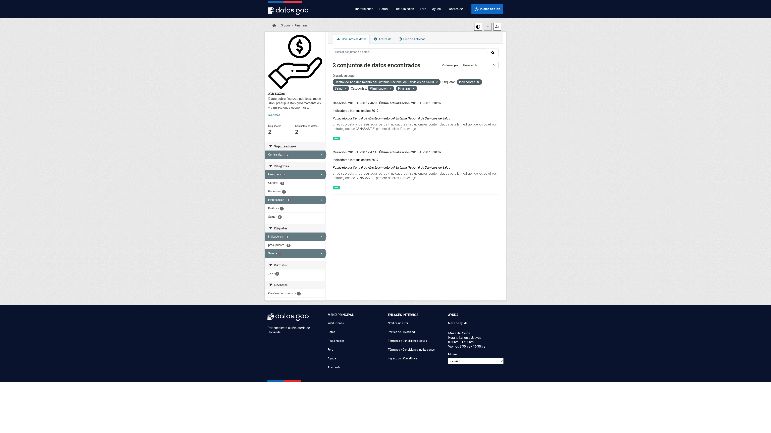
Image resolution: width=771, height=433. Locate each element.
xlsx (336, 138)
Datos (331, 332)
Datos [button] (383, 9)
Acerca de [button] (456, 9)
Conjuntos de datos (353, 39)
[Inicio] (274, 25)
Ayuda (332, 358)
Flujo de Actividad (414, 39)
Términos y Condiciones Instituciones (411, 349)
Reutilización (405, 9)
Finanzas (301, 25)
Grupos (286, 25)
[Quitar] (437, 82)
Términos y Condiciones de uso (407, 340)
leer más (274, 115)
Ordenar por (450, 65)
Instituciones (364, 9)
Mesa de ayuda (457, 323)
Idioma (452, 354)
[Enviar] (493, 53)
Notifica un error (398, 323)
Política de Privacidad (401, 332)
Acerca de (384, 39)
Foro (423, 9)
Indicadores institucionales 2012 (356, 111)
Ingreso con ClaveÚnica (402, 358)
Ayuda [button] (436, 9)
